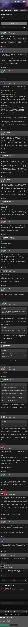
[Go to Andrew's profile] (2, 50)
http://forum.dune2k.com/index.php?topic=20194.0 (12, 478)
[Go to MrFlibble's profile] (2, 566)
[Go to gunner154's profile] (2, 346)
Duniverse (11, 18)
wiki (14, 124)
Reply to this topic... (7, 595)
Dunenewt (4, 17)
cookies (8, 618)
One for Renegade (13, 39)
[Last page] (26, 28)
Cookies (21, 614)
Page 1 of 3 (14, 27)
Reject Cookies (13, 624)
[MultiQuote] (2, 47)
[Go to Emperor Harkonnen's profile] (2, 156)
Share (7, 602)
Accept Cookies (5, 624)
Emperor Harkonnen (9, 155)
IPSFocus (11, 614)
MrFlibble (6, 565)
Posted (9, 33)
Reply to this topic (14, 23)
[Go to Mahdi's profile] (2, 447)
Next (24, 27)
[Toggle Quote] (3, 308)
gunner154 (7, 345)
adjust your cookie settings (12, 620)
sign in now (3, 588)
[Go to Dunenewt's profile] (2, 33)
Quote (4, 46)
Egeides (6, 303)
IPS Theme (7, 614)
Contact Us (17, 614)
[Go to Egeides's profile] (2, 303)
